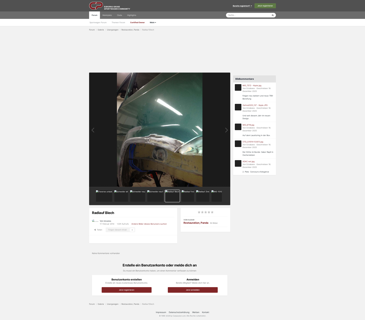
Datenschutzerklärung (179, 312)
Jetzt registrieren (265, 6)
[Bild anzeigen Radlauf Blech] (172, 196)
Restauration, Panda (195, 222)
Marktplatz (107, 15)
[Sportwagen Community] (96, 5)
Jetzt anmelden (193, 290)
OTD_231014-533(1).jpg (253, 142)
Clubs (119, 15)
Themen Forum (118, 22)
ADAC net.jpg (249, 161)
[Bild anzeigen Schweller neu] (137, 196)
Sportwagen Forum (98, 22)
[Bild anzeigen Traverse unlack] (104, 196)
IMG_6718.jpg (248, 125)
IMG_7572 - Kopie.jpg (252, 85)
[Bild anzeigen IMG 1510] (216, 196)
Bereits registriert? (242, 6)
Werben (195, 312)
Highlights (131, 15)
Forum (94, 15)
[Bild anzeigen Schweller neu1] (155, 196)
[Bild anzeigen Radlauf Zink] (202, 196)
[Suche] (273, 15)
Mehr (152, 22)
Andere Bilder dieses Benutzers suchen (149, 224)
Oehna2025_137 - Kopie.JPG (255, 105)
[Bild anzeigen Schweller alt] (121, 196)
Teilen (99, 230)
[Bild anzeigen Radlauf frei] (188, 196)
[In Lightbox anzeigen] (159, 130)
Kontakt (205, 312)
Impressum (161, 312)
